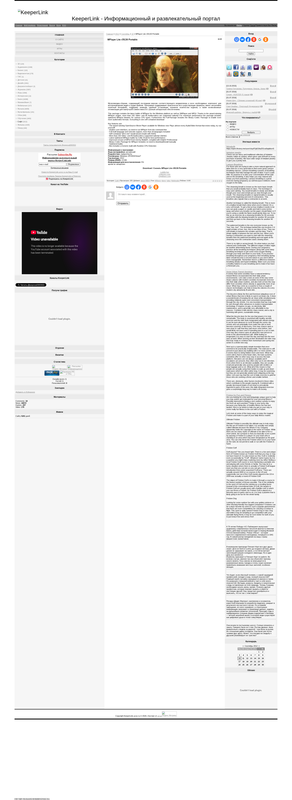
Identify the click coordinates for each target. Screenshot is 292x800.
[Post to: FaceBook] (236, 67)
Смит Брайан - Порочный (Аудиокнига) (243, 106)
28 (255, 665)
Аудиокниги (22, 67)
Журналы (22, 89)
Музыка (21, 109)
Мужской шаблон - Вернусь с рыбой (241, 112)
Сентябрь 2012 (251, 646)
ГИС (19, 77)
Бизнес (21, 70)
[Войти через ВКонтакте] (132, 187)
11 (243, 658)
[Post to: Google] (242, 67)
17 (239, 662)
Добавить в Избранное (25, 392)
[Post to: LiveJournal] (242, 74)
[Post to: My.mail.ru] (236, 74)
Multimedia (175, 181)
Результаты (231, 135)
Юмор (20, 128)
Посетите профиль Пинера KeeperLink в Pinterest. (59, 176)
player (164, 181)
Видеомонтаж (23, 73)
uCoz (159, 716)
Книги (20, 99)
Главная (18, 25)
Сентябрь (125, 34)
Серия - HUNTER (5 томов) (238, 95)
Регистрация (42, 25)
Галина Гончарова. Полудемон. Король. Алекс (246, 89)
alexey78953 (145, 181)
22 (259, 662)
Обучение (22, 118)
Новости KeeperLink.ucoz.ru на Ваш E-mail (59, 172)
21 (255, 662)
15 (259, 658)
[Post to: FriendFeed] (249, 67)
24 (239, 665)
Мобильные (23, 106)
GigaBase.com (165, 176)
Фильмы (21, 125)
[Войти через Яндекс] (144, 187)
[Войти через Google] (150, 187)
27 (251, 665)
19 (247, 662)
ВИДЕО (233, 124)
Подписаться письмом (59, 168)
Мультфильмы (24, 112)
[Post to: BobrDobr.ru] (263, 67)
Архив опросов (243, 135)
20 (251, 662)
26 (247, 665)
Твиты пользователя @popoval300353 (59, 145)
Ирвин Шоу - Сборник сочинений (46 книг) (244, 100)
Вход (58, 25)
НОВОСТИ (234, 129)
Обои (20, 115)
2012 (117, 34)
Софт (20, 122)
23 (263, 662)
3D (19, 64)
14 (255, 658)
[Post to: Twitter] (229, 67)
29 (259, 665)
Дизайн (21, 83)
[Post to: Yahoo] (256, 67)
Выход (52, 25)
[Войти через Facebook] (138, 187)
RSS (64, 25)
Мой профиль (29, 25)
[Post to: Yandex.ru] (229, 74)
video (168, 181)
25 (243, 665)
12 (247, 658)
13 (251, 658)
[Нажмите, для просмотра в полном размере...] (164, 98)
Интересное (23, 96)
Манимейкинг (23, 102)
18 (243, 662)
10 (132, 34)
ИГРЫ (232, 127)
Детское (21, 80)
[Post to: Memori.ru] (269, 67)
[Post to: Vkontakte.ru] (249, 74)
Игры (20, 93)
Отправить (123, 203)
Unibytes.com (164, 174)
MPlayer (158, 181)
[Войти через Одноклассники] (156, 187)
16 (263, 658)
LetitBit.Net (164, 172)
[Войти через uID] (126, 187)
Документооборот (25, 86)
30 (263, 665)
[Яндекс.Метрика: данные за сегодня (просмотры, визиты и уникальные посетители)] (59, 367)
